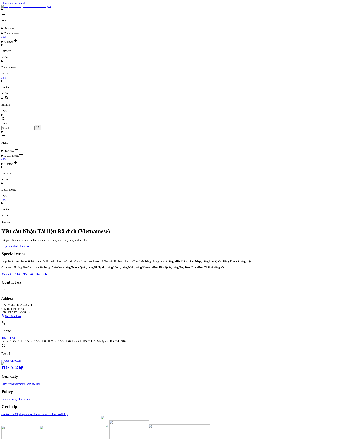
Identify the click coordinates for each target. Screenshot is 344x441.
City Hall (35, 383)
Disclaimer (24, 399)
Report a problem (30, 414)
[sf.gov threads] (12, 368)
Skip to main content (13, 2)
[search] (38, 127)
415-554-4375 (9, 337)
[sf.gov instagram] (8, 368)
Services (6, 383)
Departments (18, 383)
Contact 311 (46, 414)
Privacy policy (9, 399)
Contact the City (10, 414)
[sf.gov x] (16, 368)
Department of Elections (15, 246)
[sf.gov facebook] (3, 368)
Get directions (13, 316)
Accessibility (60, 414)
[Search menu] (172, 117)
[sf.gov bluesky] (21, 368)
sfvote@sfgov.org (11, 360)
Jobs (3, 36)
